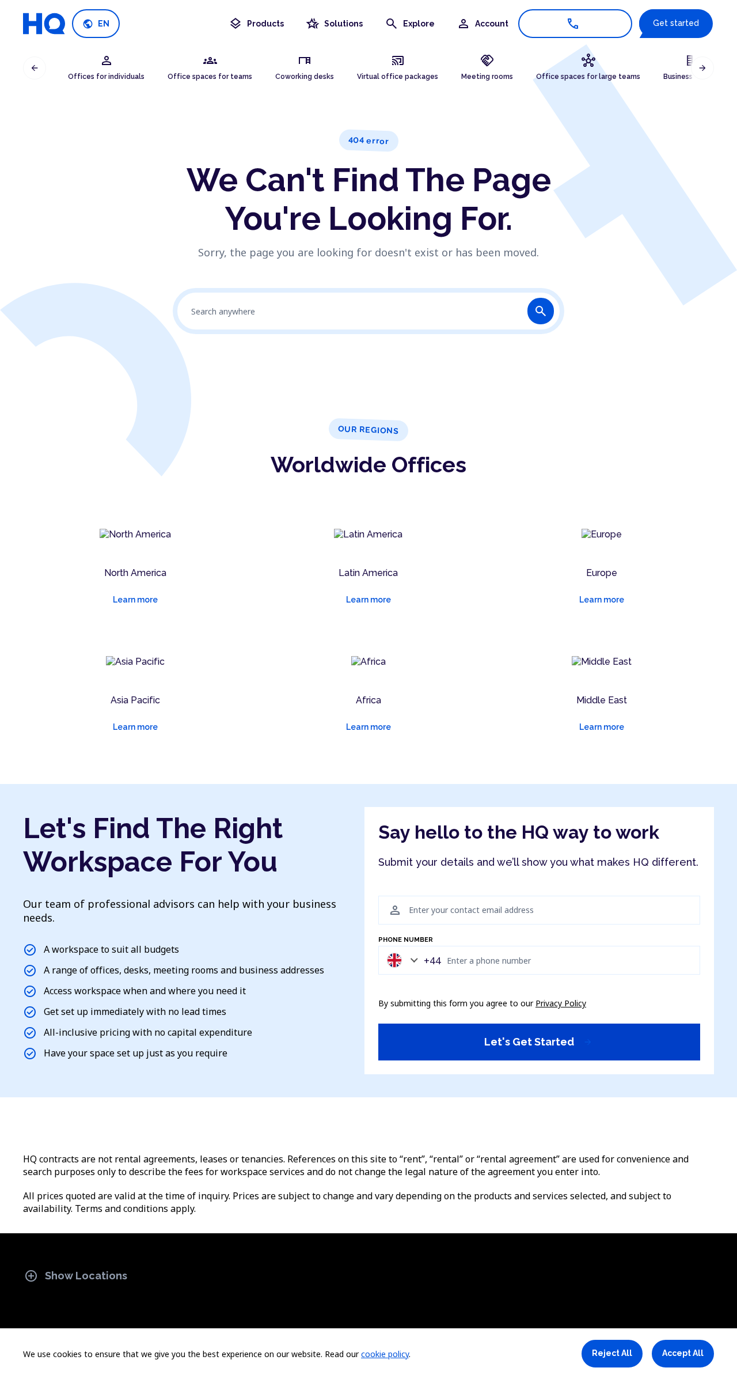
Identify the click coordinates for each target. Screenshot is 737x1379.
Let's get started (538, 1042)
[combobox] (411, 960)
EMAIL (388, 889)
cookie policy (385, 1353)
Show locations (75, 1276)
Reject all (612, 1353)
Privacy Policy (560, 1003)
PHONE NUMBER (405, 940)
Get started (676, 23)
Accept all (683, 1353)
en (95, 24)
